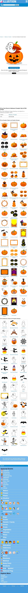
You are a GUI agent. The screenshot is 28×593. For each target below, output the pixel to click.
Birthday (5, 479)
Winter (5, 488)
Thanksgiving (7, 476)
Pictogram (4, 582)
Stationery (7, 548)
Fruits (5, 527)
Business (6, 558)
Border (3, 575)
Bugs (5, 517)
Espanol (4, 585)
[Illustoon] (8, 2)
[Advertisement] (14, 22)
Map (2, 578)
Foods (5, 519)
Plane (5, 535)
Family (3, 540)
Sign (2, 580)
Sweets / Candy (9, 522)
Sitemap (13, 585)
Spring (5, 483)
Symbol (10, 568)
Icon (4, 568)
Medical (6, 561)
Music (5, 556)
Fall (4, 486)
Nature (5, 490)
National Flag (8, 571)
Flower (5, 493)
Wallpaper (4, 577)
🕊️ (17, 508)
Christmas (6, 472)
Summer (6, 484)
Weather (6, 498)
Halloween (11, 114)
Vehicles (6, 532)
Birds (5, 506)
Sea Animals (7, 511)
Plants (5, 495)
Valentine (6, 477)
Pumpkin (15, 114)
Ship (5, 537)
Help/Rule (22, 585)
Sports (5, 550)
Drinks (5, 524)
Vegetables (7, 529)
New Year (6, 481)
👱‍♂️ (17, 542)
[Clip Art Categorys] (27, 2)
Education (7, 545)
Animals (6, 501)
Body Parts (7, 563)
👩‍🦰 (14, 542)
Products (6, 566)
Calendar (6, 470)
